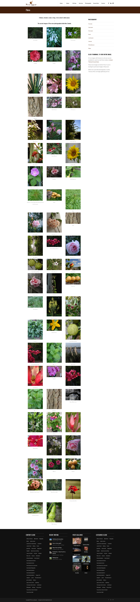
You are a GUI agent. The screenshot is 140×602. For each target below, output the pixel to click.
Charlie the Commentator (31, 543)
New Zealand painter (30, 570)
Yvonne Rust (38, 587)
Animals (90, 41)
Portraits (90, 23)
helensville (34, 548)
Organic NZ (38, 575)
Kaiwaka (39, 553)
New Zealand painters (31, 572)
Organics (28, 577)
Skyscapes (90, 30)
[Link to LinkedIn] (111, 3)
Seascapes (90, 27)
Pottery (34, 580)
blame (28, 541)
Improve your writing (35, 550)
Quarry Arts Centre (30, 582)
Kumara (33, 555)
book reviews (32, 541)
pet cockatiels (29, 580)
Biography (41, 538)
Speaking (37, 582)
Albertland (36, 538)
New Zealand (36, 558)
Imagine (28, 550)
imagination (39, 548)
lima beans (38, 555)
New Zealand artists (30, 563)
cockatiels (39, 543)
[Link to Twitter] (113, 3)
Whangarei (29, 587)
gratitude (28, 548)
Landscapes (90, 37)
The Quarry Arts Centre (31, 584)
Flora (28, 10)
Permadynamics (38, 577)
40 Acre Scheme (30, 538)
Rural (89, 34)
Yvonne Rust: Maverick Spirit (32, 589)
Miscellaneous (91, 44)
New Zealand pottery (30, 575)
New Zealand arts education (32, 565)
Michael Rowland (30, 558)
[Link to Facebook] (109, 3)
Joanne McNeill (29, 553)
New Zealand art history (31, 560)
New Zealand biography (31, 567)
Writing (33, 587)
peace (32, 577)
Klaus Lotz (28, 555)
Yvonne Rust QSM (30, 592)
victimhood (39, 584)
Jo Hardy (35, 553)
